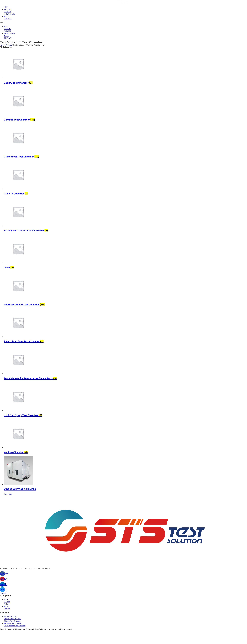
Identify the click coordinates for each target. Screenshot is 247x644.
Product (9, 45)
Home (2, 45)
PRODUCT (7, 9)
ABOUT (6, 16)
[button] (123, 22)
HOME (6, 7)
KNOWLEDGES (9, 14)
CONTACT (7, 19)
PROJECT (7, 12)
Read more (8, 494)
